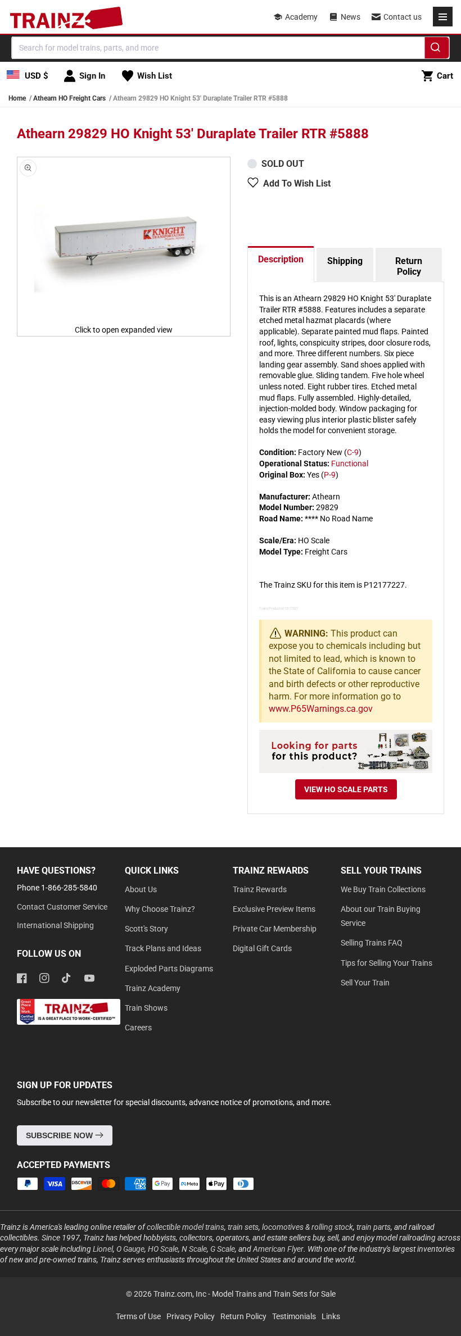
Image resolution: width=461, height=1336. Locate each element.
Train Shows (146, 1007)
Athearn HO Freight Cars (69, 98)
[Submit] (437, 49)
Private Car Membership (275, 928)
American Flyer (278, 1248)
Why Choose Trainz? (160, 909)
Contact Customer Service (62, 906)
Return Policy (408, 266)
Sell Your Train (365, 982)
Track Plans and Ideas (163, 948)
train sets (243, 1227)
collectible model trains (185, 1227)
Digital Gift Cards (262, 948)
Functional (349, 463)
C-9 (353, 452)
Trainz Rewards (260, 889)
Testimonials (294, 1316)
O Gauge (130, 1248)
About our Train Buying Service (381, 916)
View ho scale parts (346, 789)
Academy (301, 16)
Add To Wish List (297, 183)
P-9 (330, 474)
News (350, 16)
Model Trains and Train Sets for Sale (274, 1293)
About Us (141, 889)
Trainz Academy (152, 988)
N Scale (194, 1248)
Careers (138, 1027)
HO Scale (163, 1248)
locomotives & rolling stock (307, 1227)
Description (281, 259)
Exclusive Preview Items (274, 909)
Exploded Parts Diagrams (169, 968)
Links (331, 1316)
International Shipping (55, 925)
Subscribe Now (60, 1135)
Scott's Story (146, 928)
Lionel (103, 1248)
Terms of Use (138, 1316)
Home (17, 98)
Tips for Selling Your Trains (386, 962)
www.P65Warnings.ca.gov (321, 708)
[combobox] (231, 48)
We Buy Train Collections (383, 889)
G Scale (222, 1248)
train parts (373, 1227)
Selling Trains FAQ (372, 942)
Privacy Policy (190, 1316)
